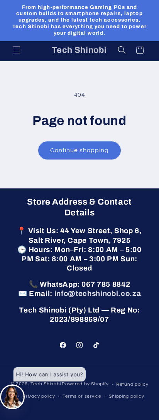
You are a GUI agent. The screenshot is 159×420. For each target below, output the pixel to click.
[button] (16, 50)
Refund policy (132, 384)
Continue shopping (79, 150)
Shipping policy (126, 396)
